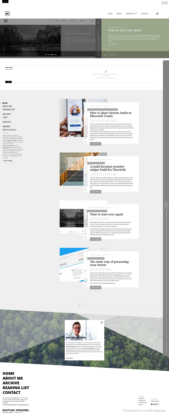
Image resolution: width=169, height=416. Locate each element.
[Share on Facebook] (85, 131)
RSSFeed (141, 398)
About (119, 14)
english (93, 120)
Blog (5, 103)
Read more (112, 45)
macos (100, 120)
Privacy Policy (142, 402)
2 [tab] (49, 54)
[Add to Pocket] (85, 142)
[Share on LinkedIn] (85, 134)
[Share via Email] (85, 138)
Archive (7, 114)
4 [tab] (55, 54)
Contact (144, 14)
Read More (95, 143)
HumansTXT (142, 400)
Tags (5, 117)
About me (7, 106)
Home (110, 14)
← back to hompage (7, 160)
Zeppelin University (11, 140)
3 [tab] (52, 54)
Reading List (131, 14)
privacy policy (166, 214)
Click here (98, 78)
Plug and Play (6, 147)
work (114, 120)
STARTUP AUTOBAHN (8, 145)
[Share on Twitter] (85, 127)
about (93, 218)
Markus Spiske (167, 361)
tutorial (107, 120)
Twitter (5, 157)
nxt (88, 306)
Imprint (6, 126)
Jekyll (10, 404)
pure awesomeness (23, 404)
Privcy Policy (9, 130)
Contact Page (13, 155)
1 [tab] (46, 54)
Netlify (14, 404)
